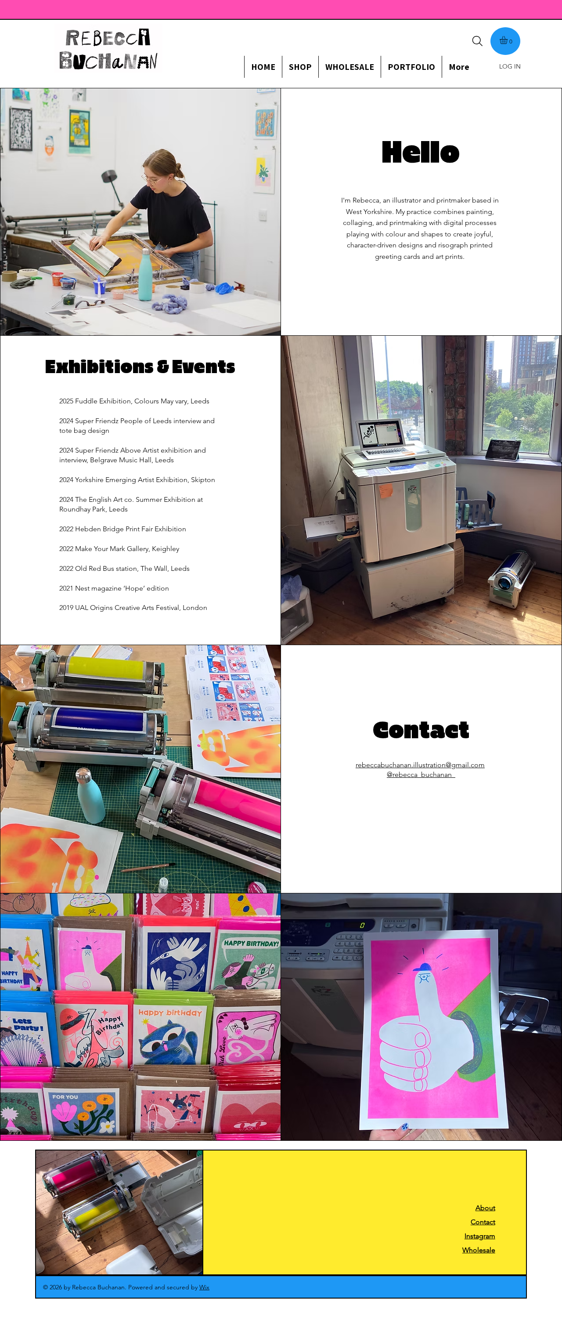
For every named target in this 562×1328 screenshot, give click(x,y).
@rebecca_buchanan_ (421, 774)
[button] (508, 40)
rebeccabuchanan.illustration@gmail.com (420, 765)
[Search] (477, 41)
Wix (204, 1287)
